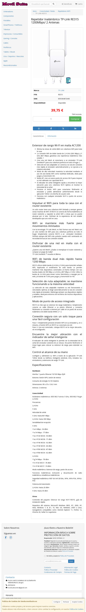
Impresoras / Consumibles (13, 34)
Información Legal (70, 567)
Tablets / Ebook (9, 52)
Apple (5, 61)
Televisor (6, 29)
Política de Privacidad (67, 551)
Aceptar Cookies (77, 602)
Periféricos (7, 47)
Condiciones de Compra (52, 572)
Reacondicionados (10, 65)
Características (38, 136)
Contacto (47, 567)
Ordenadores (8, 11)
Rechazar (66, 602)
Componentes (8, 16)
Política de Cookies (76, 609)
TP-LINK (61, 90)
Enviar (71, 561)
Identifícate (67, 4)
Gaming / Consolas (10, 38)
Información (51, 136)
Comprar (75, 119)
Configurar (57, 602)
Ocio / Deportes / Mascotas (13, 56)
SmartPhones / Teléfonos (12, 25)
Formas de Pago (70, 572)
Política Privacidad (50, 570)
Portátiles (6, 20)
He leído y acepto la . (60, 556)
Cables (5, 43)
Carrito (80, 4)
